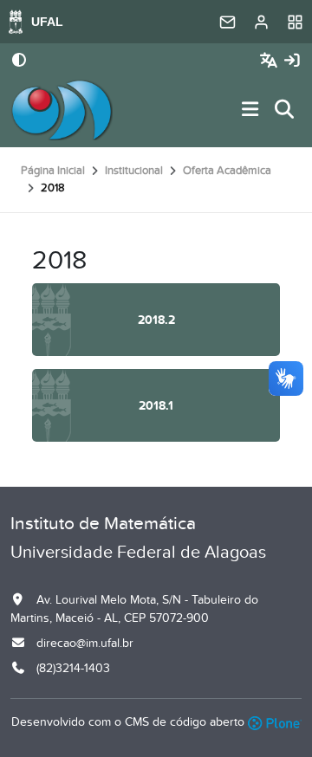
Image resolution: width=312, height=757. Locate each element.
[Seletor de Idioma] (271, 61)
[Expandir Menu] (250, 110)
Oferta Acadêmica (227, 171)
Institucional (134, 171)
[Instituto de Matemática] (61, 110)
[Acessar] (292, 61)
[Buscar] (285, 110)
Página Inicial (53, 171)
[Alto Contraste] (19, 61)
